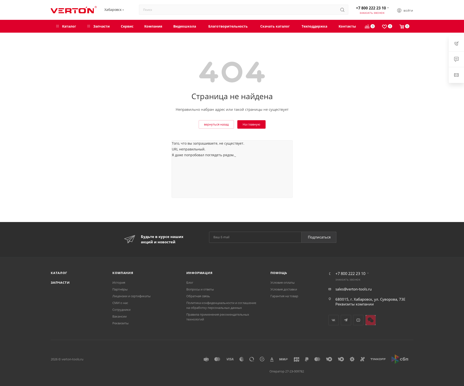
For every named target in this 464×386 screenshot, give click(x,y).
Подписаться (319, 237)
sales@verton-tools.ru (353, 289)
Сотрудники (121, 309)
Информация (199, 273)
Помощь (278, 273)
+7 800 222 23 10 (371, 8)
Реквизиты (120, 323)
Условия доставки (283, 289)
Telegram (346, 320)
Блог (189, 282)
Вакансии (119, 316)
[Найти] (342, 10)
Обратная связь (198, 296)
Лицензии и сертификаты (131, 296)
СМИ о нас (120, 303)
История (118, 282)
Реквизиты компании (354, 304)
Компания (122, 273)
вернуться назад (216, 124)
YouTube (358, 320)
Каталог (59, 273)
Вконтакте (333, 320)
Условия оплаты (282, 282)
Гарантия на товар (284, 296)
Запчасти (60, 282)
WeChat (370, 320)
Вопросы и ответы (200, 289)
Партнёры (120, 289)
